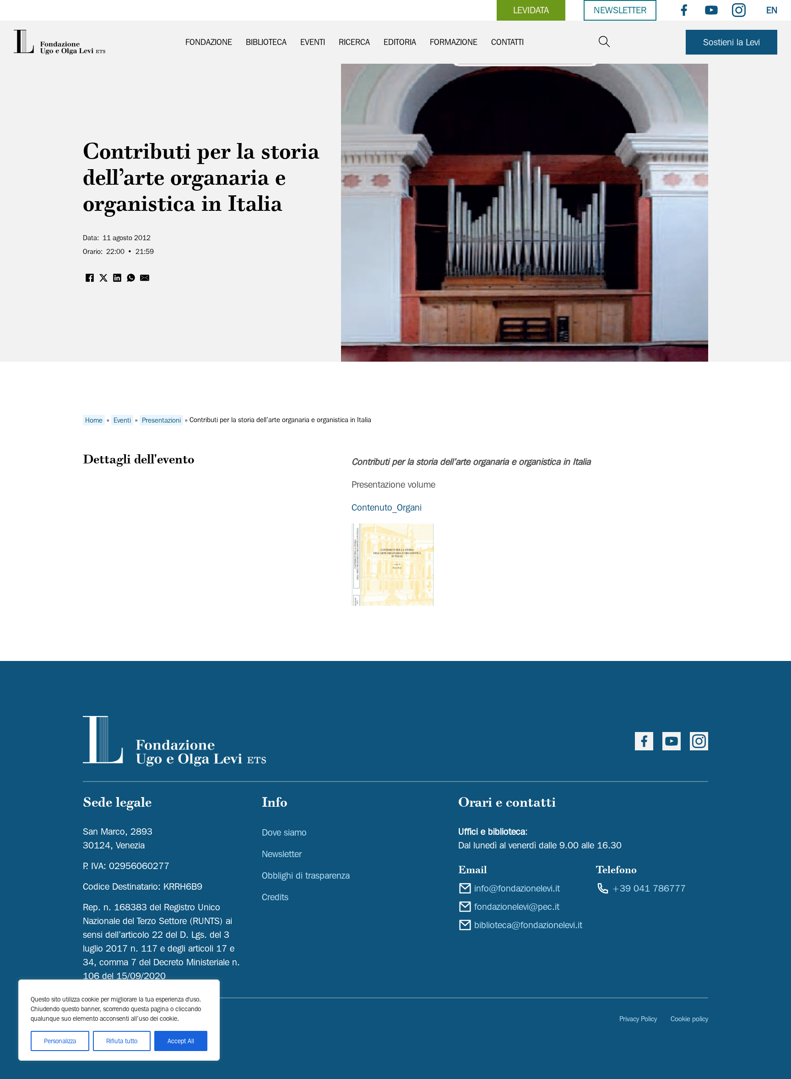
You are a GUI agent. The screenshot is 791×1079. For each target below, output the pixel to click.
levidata (531, 10)
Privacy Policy (638, 1019)
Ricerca (354, 42)
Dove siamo (284, 832)
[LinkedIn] (117, 278)
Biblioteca (266, 42)
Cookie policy (689, 1019)
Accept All (181, 1041)
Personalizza (60, 1041)
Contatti (507, 42)
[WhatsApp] (131, 278)
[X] (103, 278)
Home (94, 420)
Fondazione (208, 42)
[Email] (145, 278)
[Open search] (604, 42)
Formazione (453, 42)
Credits (275, 897)
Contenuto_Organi (387, 507)
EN (771, 10)
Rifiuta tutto (121, 1041)
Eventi (312, 42)
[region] (119, 1020)
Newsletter (620, 10)
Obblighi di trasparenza (306, 875)
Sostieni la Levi (731, 42)
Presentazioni (161, 420)
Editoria (400, 42)
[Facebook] (90, 278)
